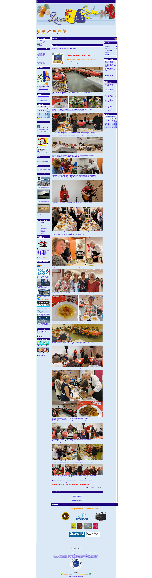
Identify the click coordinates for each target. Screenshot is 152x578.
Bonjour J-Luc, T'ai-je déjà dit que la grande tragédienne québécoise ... (110, 98)
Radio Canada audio (42, 345)
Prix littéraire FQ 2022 (42, 252)
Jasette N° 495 (41, 58)
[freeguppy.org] (68, 574)
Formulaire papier (41, 90)
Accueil (45, 35)
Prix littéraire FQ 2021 (42, 253)
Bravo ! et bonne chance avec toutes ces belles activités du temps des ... (110, 87)
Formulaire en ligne (42, 87)
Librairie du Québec (42, 296)
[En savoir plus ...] (83, 574)
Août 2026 (110, 116)
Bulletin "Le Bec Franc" (42, 324)
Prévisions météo (41, 159)
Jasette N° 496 (41, 61)
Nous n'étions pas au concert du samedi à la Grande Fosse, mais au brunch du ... (110, 103)
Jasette (48, 35)
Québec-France (42, 308)
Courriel (40, 45)
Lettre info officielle (42, 286)
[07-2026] (105, 116)
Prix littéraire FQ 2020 (42, 254)
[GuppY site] (62, 574)
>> (115, 118)
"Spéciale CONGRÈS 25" (42, 315)
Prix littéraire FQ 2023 (42, 251)
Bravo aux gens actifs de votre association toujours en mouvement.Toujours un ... (110, 92)
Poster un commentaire (77, 496)
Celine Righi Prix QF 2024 (43, 250)
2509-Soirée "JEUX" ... (109, 62)
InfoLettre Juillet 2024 (43, 277)
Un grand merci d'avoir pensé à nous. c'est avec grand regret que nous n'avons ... (110, 109)
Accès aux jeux (41, 355)
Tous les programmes (43, 276)
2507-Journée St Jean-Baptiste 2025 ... (109, 77)
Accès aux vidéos (42, 354)
